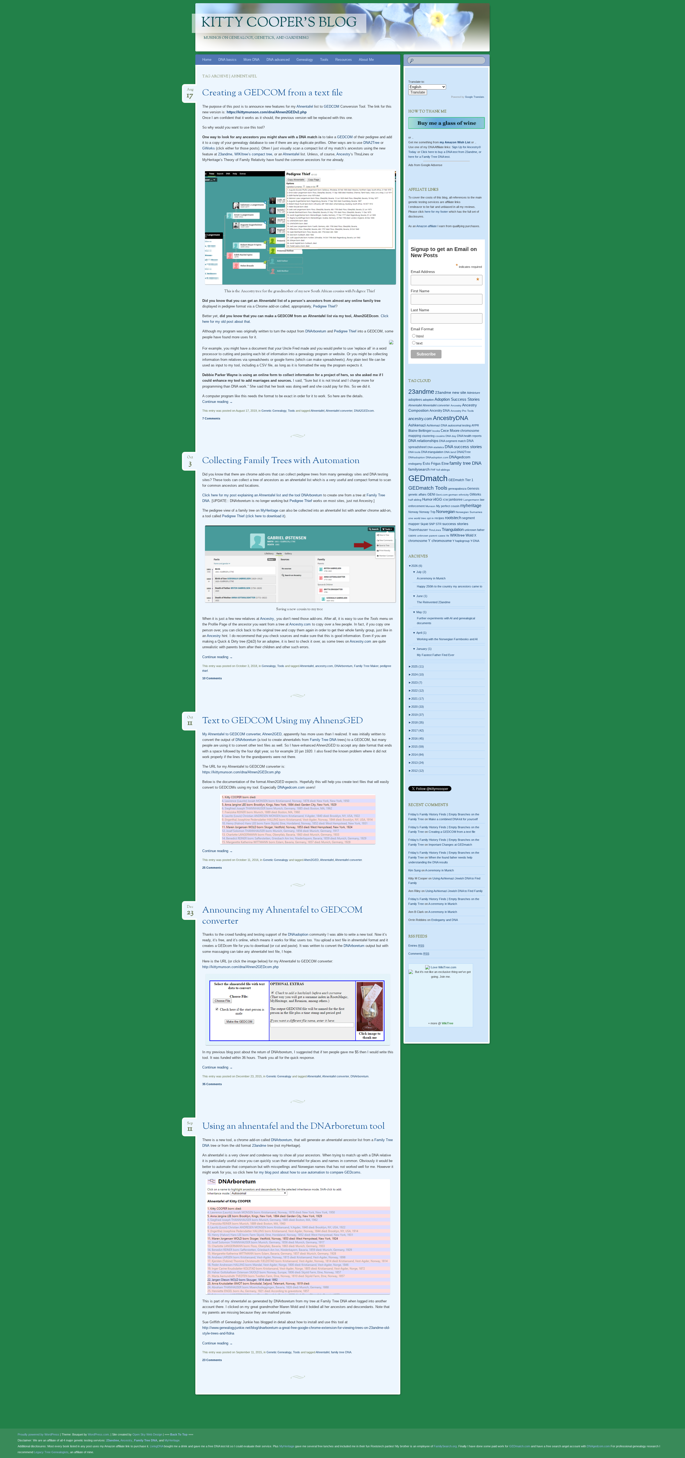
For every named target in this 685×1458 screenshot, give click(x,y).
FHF (433, 469)
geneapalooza (457, 488)
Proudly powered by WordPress (38, 1434)
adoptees (415, 400)
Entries (416, 945)
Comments (418, 953)
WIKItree (457, 535)
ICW (445, 499)
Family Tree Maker (366, 666)
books (436, 430)
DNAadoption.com (437, 457)
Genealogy (304, 60)
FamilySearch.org (445, 1446)
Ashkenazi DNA (437, 425)
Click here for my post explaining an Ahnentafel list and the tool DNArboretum (262, 495)
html (420, 336)
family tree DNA (341, 1352)
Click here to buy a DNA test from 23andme (449, 151)
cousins (440, 435)
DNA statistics (435, 447)
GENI (431, 494)
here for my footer (436, 211)
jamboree (456, 499)
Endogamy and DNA (444, 919)
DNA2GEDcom (364, 410)
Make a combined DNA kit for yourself (453, 819)
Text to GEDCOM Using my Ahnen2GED (282, 721)
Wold (469, 535)
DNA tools (414, 452)
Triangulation (453, 529)
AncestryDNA (450, 418)
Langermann (471, 499)
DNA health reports (469, 435)
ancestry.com (324, 666)
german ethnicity (458, 494)
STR (439, 524)
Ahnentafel (304, 106)
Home (206, 60)
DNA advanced (278, 60)
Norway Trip (427, 512)
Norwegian (445, 511)
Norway (413, 512)
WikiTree (447, 1023)
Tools (324, 60)
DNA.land (450, 452)
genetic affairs (417, 494)
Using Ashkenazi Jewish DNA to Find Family (454, 891)
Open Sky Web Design (147, 1434)
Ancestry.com (300, 624)
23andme (225, 154)
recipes (439, 518)
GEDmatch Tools (427, 488)
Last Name (420, 310)
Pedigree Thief (324, 306)
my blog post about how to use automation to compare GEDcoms (309, 1172)
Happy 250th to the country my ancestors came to (449, 586)
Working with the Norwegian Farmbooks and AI (447, 639)
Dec (190, 908)
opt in (430, 518)
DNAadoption (298, 934)
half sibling (414, 499)
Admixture (473, 392)
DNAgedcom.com (291, 787)
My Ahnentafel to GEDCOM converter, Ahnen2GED (241, 734)
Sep (190, 1125)
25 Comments (212, 867)
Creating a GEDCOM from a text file (272, 93)
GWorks (208, 148)
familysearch (419, 469)
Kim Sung (414, 870)
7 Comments (211, 418)
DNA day (451, 435)
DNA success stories (463, 447)
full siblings (443, 469)
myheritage (470, 505)
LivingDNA (156, 1446)
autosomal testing (459, 425)
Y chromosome (440, 541)
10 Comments (212, 678)
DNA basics (227, 60)
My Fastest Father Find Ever (435, 655)
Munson (430, 506)
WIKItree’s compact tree (253, 154)
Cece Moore (450, 431)
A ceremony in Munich (431, 578)
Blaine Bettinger (420, 430)
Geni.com (442, 494)
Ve (447, 535)
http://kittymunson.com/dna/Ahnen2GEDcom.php (240, 967)
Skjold (424, 524)
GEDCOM (331, 106)
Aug (190, 91)
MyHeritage (269, 510)
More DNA (251, 60)
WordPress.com (98, 1434)
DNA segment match (452, 441)
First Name (420, 291)
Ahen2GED (311, 859)
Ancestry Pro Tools (462, 410)
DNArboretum (315, 331)
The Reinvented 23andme (433, 602)
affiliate (426, 226)
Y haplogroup (461, 540)
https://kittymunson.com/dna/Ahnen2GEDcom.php (241, 772)
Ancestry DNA (439, 410)
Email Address (445, 271)
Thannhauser (418, 530)
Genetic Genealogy (273, 410)
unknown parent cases (431, 535)
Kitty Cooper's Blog (279, 23)
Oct (190, 459)
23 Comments (212, 1360)
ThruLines (435, 530)
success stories (455, 524)
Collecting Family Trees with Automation (281, 461)
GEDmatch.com (519, 1446)
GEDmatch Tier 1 (460, 480)
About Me (366, 60)
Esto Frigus (432, 464)
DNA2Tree (371, 143)
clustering (428, 435)
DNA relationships (423, 441)
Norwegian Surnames (469, 512)
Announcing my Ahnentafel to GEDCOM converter (282, 916)
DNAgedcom (459, 457)
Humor (427, 499)
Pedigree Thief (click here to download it (253, 516)
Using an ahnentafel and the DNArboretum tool (293, 1126)
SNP (432, 524)
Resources (343, 60)
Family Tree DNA (323, 740)
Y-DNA (474, 540)
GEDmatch (428, 478)
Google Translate (474, 97)
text (419, 343)
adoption (428, 399)
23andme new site (450, 393)
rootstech (453, 517)
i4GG (437, 499)
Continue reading (217, 402)
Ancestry (343, 154)
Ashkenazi (417, 425)
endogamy (415, 463)
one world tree (417, 518)
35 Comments (212, 1084)
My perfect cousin (447, 506)
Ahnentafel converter (339, 410)
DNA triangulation (432, 451)
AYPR (475, 425)
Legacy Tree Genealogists (51, 1452)
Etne (445, 464)
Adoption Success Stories (457, 399)
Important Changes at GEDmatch (450, 844)
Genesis (473, 488)
